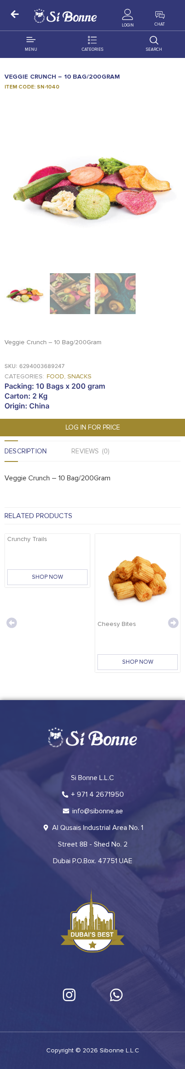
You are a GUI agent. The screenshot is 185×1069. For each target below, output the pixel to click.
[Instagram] (69, 994)
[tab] (37, 451)
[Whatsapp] (116, 994)
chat (159, 24)
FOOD (55, 376)
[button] (11, 622)
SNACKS (79, 376)
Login (128, 25)
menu (31, 49)
